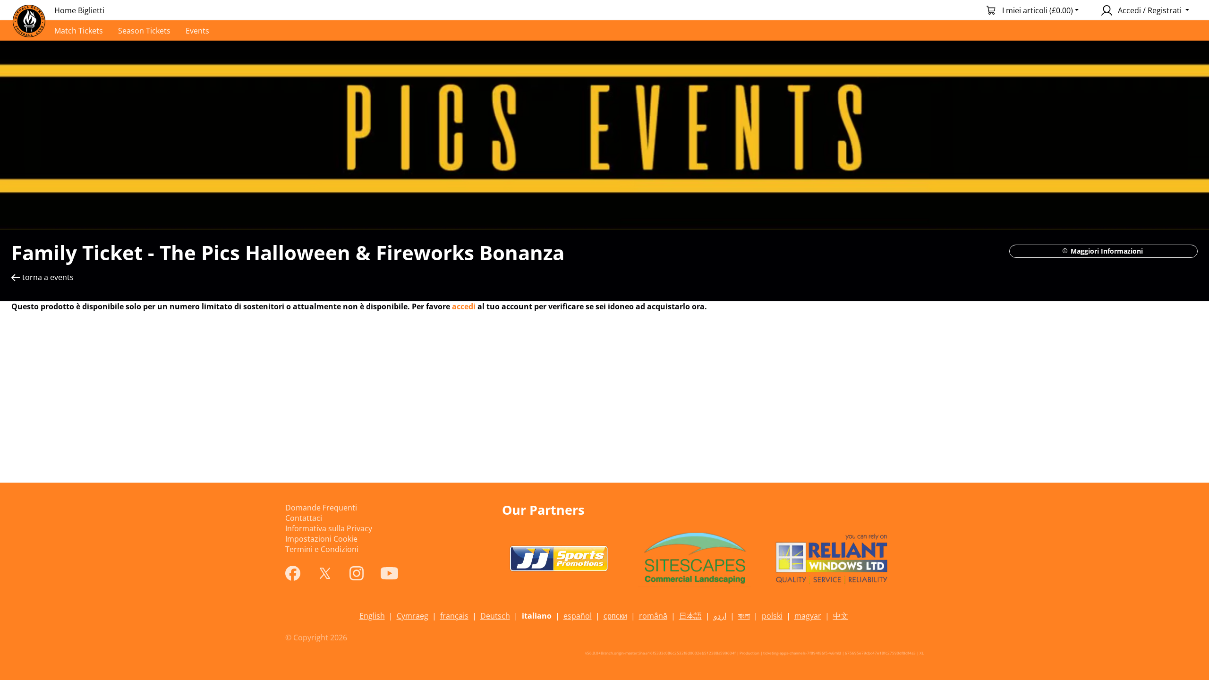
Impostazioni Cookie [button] (321, 539)
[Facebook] (292, 573)
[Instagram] (356, 573)
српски (615, 616)
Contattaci (303, 518)
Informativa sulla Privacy (328, 528)
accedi (464, 306)
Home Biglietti (79, 10)
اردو (720, 616)
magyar (807, 616)
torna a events (48, 277)
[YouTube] (389, 573)
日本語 (690, 616)
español (577, 616)
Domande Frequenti (321, 507)
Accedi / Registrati (1149, 10)
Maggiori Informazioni (1106, 250)
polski (772, 616)
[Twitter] (324, 573)
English (372, 616)
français (454, 616)
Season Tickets (144, 31)
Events (197, 31)
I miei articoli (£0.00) (1037, 10)
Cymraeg (412, 616)
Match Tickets (78, 31)
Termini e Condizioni (321, 549)
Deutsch (495, 616)
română (653, 616)
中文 (840, 616)
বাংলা (744, 616)
